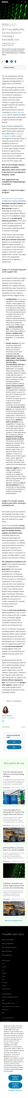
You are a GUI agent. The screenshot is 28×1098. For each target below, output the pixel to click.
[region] (14, 1060)
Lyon (3, 970)
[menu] (25, 2)
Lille (3, 979)
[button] (21, 2)
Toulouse (4, 985)
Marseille (4, 967)
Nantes (3, 976)
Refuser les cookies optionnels (15, 1085)
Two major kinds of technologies (12, 198)
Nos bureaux (7, 951)
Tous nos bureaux (6, 989)
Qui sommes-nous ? (9, 947)
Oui (14, 742)
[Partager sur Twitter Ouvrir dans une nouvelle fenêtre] (7, 61)
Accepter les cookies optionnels (15, 1077)
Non (14, 747)
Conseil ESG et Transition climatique (10, 1006)
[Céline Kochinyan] (5, 710)
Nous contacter (8, 939)
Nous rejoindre (7, 943)
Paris (3, 963)
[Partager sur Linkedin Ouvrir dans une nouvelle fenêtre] (11, 61)
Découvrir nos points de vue (13, 920)
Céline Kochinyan (7, 716)
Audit (3, 1000)
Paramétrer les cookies (15, 1090)
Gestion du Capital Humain (8, 1003)
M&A (3, 1013)
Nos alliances (7, 955)
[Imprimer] (2, 61)
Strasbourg (4, 982)
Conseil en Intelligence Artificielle (10, 997)
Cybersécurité (5, 1009)
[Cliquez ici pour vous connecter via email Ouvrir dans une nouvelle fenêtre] (3, 721)
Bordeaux (4, 973)
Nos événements (6, 1021)
